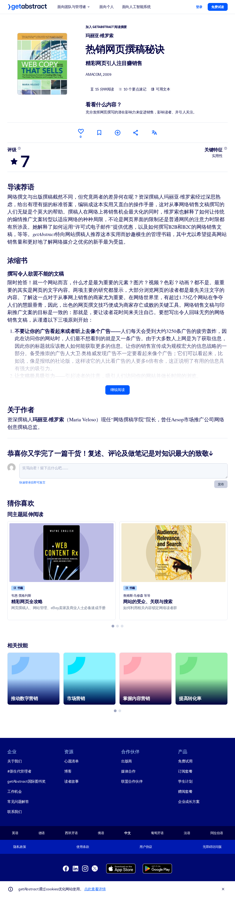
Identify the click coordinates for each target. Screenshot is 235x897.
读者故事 (71, 781)
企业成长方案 (189, 801)
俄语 (101, 833)
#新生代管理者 (19, 771)
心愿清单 (71, 761)
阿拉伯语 (216, 833)
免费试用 (185, 761)
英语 (15, 833)
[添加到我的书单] (117, 133)
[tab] (113, 626)
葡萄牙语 (157, 833)
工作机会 (14, 791)
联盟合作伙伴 (132, 781)
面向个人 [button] (106, 7)
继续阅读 (117, 390)
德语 (42, 833)
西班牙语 (71, 833)
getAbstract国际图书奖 (26, 781)
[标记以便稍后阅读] (99, 133)
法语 (187, 833)
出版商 (126, 761)
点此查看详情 (95, 889)
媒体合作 (128, 771)
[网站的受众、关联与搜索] (173, 552)
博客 (67, 771)
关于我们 (14, 761)
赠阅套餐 (185, 791)
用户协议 (146, 847)
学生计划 (185, 781)
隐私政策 (19, 847)
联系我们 (14, 812)
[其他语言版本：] (154, 133)
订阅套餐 (185, 771)
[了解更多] (19, 148)
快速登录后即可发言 (32, 482)
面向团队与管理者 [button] (71, 7)
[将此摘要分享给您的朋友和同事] (135, 133)
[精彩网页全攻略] (61, 552)
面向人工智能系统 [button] (136, 7)
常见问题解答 (18, 801)
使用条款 (82, 847)
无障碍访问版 (212, 847)
